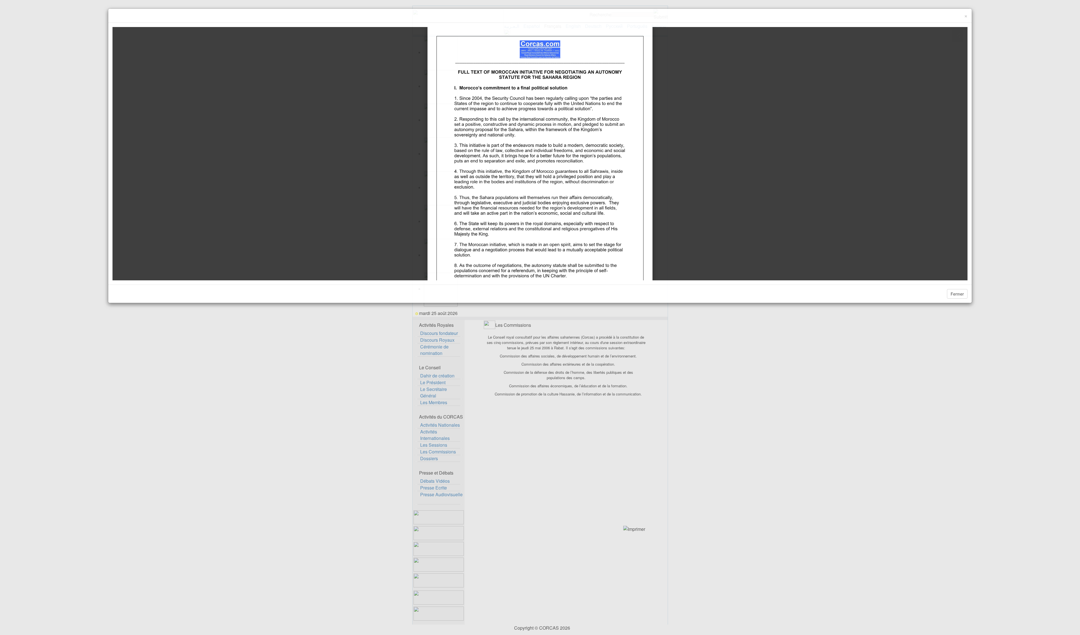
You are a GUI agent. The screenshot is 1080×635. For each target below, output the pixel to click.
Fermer (957, 294)
